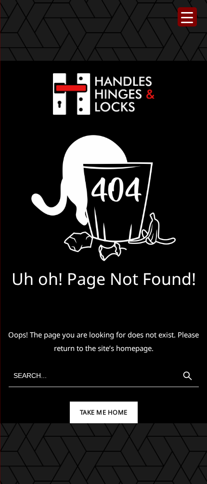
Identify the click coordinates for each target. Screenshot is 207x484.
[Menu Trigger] (187, 17)
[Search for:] (104, 376)
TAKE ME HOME (104, 412)
